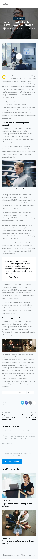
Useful (30, 393)
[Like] (4, 403)
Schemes (22, 393)
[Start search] (34, 4)
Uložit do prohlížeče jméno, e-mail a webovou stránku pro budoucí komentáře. (20, 437)
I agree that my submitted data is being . (18, 455)
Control (6, 393)
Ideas (13, 393)
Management (19, 18)
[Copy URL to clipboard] (34, 403)
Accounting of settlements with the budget (18, 542)
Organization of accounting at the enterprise (17, 505)
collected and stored (12, 456)
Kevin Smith (20, 189)
